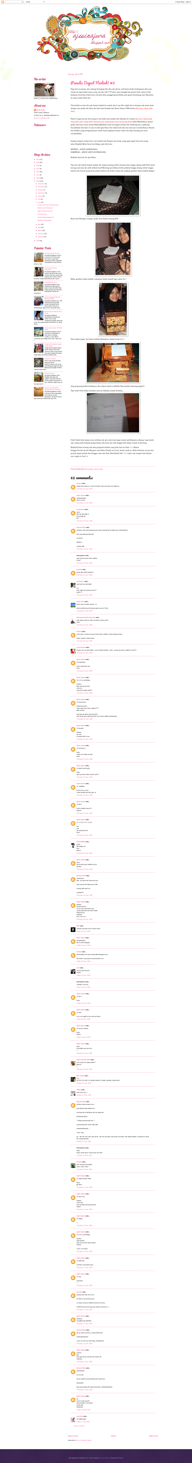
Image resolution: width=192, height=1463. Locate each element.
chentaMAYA (81, 841)
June (39, 202)
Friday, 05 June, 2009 (83, 931)
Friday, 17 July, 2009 (83, 1421)
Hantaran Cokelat (50, 358)
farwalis (79, 569)
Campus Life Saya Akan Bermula (48, 205)
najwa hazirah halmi (83, 1059)
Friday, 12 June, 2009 (83, 1409)
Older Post (153, 1436)
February (41, 233)
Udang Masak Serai (51, 282)
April (39, 227)
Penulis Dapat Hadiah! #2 (93, 82)
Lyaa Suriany (81, 647)
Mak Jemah (80, 1075)
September (41, 193)
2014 (37, 165)
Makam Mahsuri (50, 373)
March (40, 230)
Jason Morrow (105, 1458)
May (39, 224)
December (41, 184)
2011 (37, 175)
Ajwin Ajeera (37, 7)
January (40, 236)
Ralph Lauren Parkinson (45, 208)
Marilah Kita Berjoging (44, 220)
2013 (37, 168)
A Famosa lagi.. (42, 214)
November (41, 187)
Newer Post (73, 1436)
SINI (125, 453)
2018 (37, 162)
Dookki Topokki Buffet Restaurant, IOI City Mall (52, 388)
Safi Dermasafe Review (52, 253)
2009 (37, 181)
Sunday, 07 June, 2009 (84, 1083)
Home (113, 1436)
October (40, 190)
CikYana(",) (80, 581)
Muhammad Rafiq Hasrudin (86, 617)
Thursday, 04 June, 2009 (84, 489)
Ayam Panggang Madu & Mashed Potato (52, 297)
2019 (37, 159)
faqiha (79, 1089)
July (39, 199)
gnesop (79, 1162)
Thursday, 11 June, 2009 (84, 1187)
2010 (37, 178)
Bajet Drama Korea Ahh (45, 211)
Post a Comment (79, 1426)
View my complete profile (42, 118)
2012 (37, 171)
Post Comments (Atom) (84, 1440)
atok (78, 968)
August (40, 196)
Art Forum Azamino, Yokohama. (51, 268)
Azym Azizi (80, 601)
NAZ (78, 926)
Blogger (120, 1458)
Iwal (131, 447)
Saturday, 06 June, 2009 (84, 1053)
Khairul (79, 483)
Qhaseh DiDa (81, 527)
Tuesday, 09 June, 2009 (84, 1155)
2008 (37, 240)
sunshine (80, 1416)
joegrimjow (80, 509)
